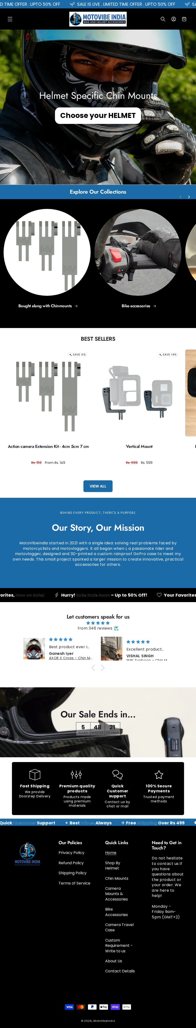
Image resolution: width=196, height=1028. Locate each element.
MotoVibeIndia (104, 1021)
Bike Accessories (116, 911)
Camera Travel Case (119, 927)
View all (98, 486)
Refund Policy (71, 863)
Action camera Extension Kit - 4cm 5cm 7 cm (48, 446)
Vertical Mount (139, 446)
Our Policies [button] (70, 843)
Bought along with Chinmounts (45, 305)
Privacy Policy (71, 852)
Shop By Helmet (112, 865)
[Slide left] (180, 197)
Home (110, 852)
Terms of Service (74, 883)
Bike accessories (137, 305)
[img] (98, 623)
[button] (10, 19)
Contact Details (120, 971)
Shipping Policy (73, 873)
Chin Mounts (116, 878)
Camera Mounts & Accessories (116, 894)
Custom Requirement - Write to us (119, 946)
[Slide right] (188, 197)
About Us (113, 961)
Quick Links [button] (116, 843)
